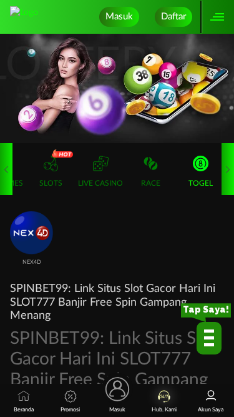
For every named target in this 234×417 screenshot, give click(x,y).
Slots (50, 183)
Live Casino (100, 183)
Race (150, 183)
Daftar (173, 16)
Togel (200, 183)
